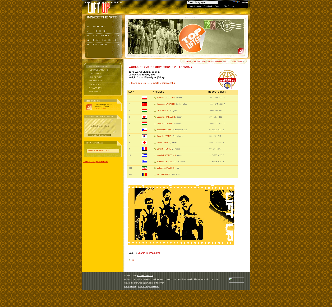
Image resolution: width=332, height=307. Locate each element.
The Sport (96, 31)
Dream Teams (95, 84)
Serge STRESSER (164, 149)
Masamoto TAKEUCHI (166, 117)
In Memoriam (95, 88)
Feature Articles (101, 40)
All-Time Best (98, 35)
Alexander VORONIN (166, 104)
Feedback (208, 6)
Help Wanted (95, 91)
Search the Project (98, 151)
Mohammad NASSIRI (165, 168)
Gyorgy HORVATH (165, 123)
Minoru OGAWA (163, 142)
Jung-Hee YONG (164, 136)
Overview (96, 26)
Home (191, 6)
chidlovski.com (101, 108)
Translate (244, 2)
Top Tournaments (98, 70)
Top (132, 260)
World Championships (233, 61)
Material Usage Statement (148, 286)
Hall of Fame (95, 77)
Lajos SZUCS (162, 110)
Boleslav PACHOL (164, 130)
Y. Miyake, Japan (99, 135)
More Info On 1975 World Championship (153, 82)
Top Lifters (95, 74)
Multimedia (97, 44)
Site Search (229, 6)
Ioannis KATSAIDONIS (166, 155)
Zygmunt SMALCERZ (166, 98)
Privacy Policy (130, 286)
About (198, 6)
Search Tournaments (148, 252)
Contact (218, 6)
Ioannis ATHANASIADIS (167, 162)
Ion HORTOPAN (163, 174)
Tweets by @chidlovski (95, 161)
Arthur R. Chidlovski (145, 276)
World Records (97, 81)
